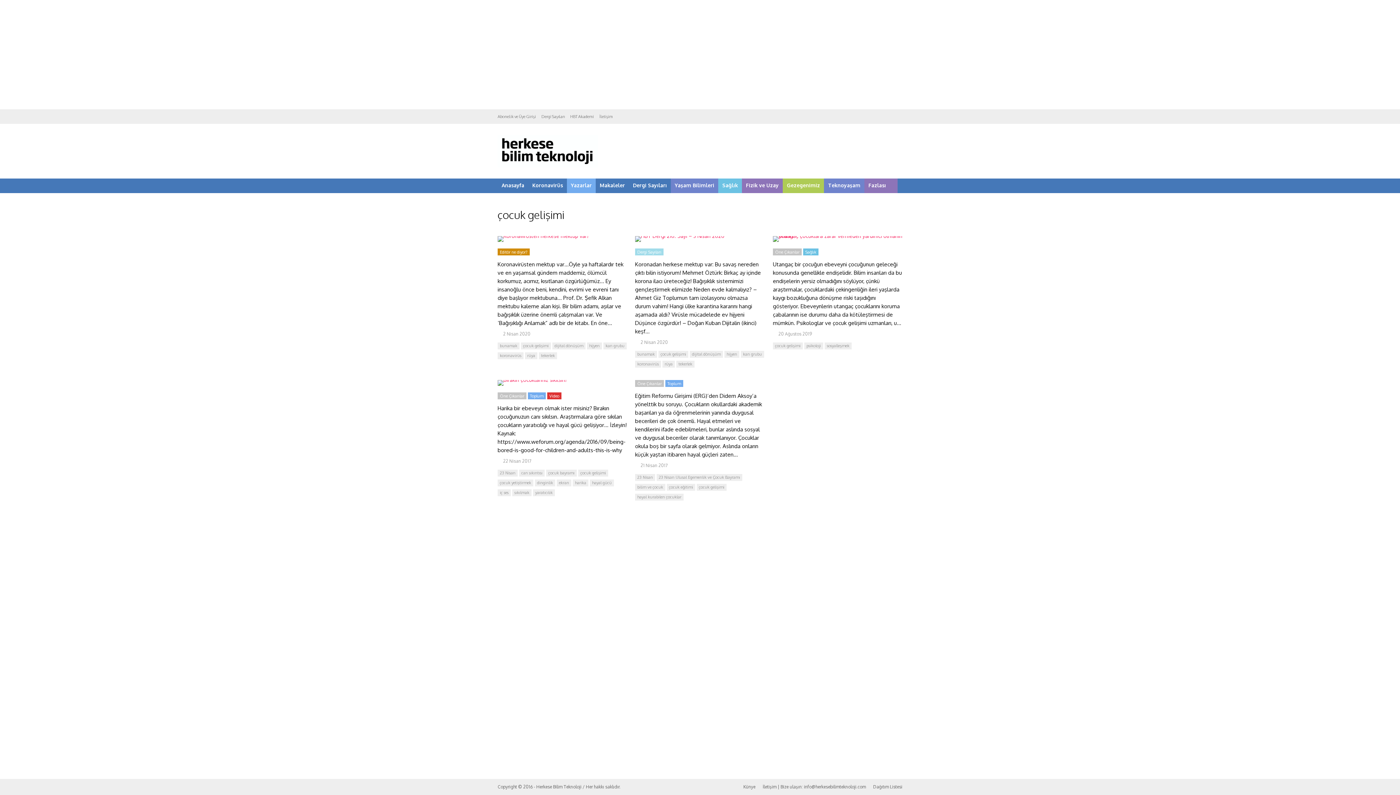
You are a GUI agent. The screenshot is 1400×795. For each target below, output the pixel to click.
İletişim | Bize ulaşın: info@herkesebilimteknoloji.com (814, 787)
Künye (749, 787)
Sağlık (730, 185)
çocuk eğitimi (681, 487)
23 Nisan (508, 472)
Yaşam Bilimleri (694, 185)
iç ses (504, 492)
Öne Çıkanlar (787, 252)
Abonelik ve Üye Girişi (517, 116)
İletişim (606, 116)
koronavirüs (510, 355)
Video (554, 396)
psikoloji (813, 345)
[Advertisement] (700, 55)
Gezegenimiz (803, 185)
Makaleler (612, 185)
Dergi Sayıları (553, 116)
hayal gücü (602, 482)
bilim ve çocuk (650, 487)
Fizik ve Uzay (762, 185)
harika (580, 482)
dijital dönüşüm (569, 345)
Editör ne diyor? (514, 252)
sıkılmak (521, 492)
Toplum (537, 396)
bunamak (508, 345)
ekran (564, 482)
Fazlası (877, 185)
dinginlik (545, 482)
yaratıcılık (544, 492)
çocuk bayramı (561, 472)
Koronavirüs (547, 185)
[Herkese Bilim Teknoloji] (548, 166)
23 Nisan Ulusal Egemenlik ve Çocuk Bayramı (699, 477)
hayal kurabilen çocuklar (659, 497)
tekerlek (548, 355)
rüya (531, 355)
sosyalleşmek (838, 345)
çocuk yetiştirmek (515, 482)
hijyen (594, 345)
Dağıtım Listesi (887, 787)
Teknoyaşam (844, 185)
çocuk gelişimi (536, 345)
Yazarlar (581, 185)
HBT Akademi (582, 116)
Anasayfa (513, 185)
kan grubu (615, 345)
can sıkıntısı (531, 472)
